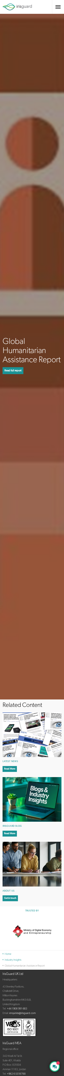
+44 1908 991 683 (17, 1008)
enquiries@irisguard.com (22, 1013)
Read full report (13, 370)
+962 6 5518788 (16, 1074)
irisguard (17, 6)
